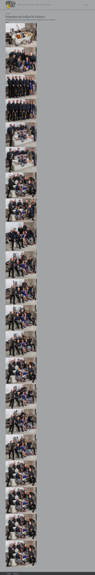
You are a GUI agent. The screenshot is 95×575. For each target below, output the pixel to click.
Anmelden (86, 4)
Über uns (25, 4)
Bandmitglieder (31, 4)
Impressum (15, 573)
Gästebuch (48, 4)
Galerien (37, 4)
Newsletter (42, 4)
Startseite (19, 4)
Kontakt (9, 573)
